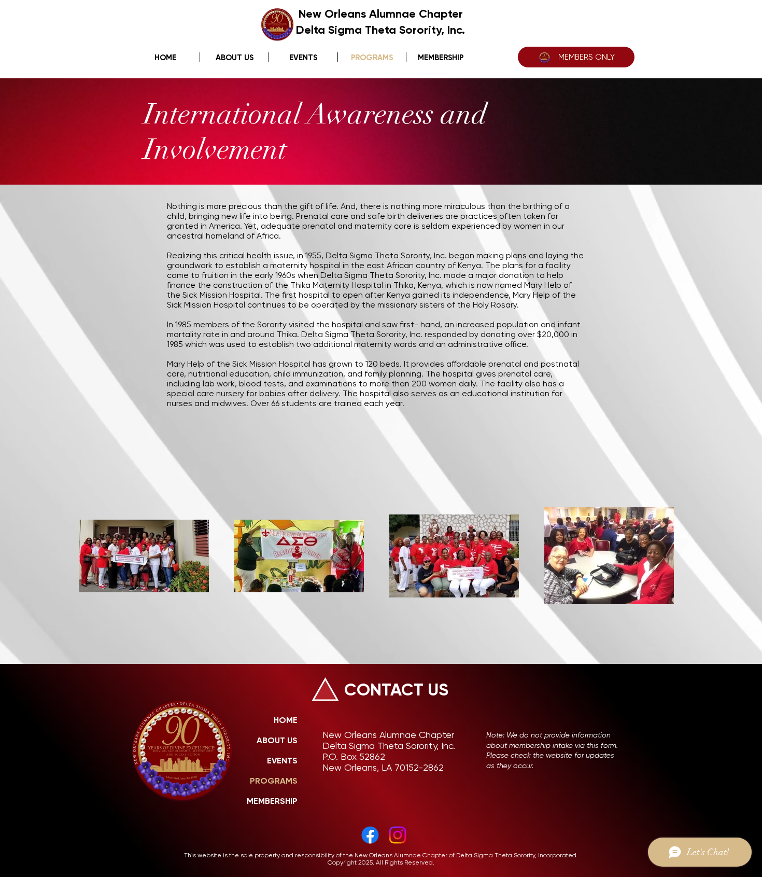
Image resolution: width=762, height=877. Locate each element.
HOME (286, 720)
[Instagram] (397, 835)
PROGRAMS (274, 781)
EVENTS (282, 760)
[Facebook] (370, 835)
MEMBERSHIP (272, 801)
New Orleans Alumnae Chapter (381, 14)
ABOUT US (277, 740)
